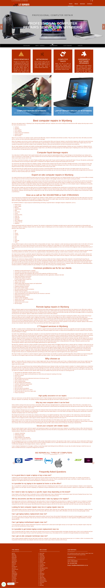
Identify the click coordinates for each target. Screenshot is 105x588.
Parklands (14, 564)
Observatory (42, 569)
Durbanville (42, 558)
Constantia (14, 578)
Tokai (41, 584)
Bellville (13, 553)
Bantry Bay (42, 553)
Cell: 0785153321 (24, 0)
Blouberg (14, 554)
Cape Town (14, 556)
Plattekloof (42, 573)
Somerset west (15, 569)
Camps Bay (42, 556)
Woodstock (14, 576)
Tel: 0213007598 (16, 0)
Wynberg (42, 585)
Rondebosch (14, 566)
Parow (13, 565)
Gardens (41, 561)
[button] (1, 27)
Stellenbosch (14, 573)
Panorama (42, 582)
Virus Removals (21, 59)
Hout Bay (42, 564)
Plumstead (42, 574)
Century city (42, 557)
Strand (13, 570)
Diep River (14, 580)
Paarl (41, 572)
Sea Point (14, 568)
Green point (14, 561)
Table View (14, 572)
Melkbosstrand (15, 582)
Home (70, 3)
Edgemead (42, 560)
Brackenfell (14, 557)
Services (82, 3)
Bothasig (41, 554)
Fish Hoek (14, 581)
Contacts (89, 3)
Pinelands (14, 577)
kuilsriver (42, 566)
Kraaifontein (42, 565)
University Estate (43, 581)
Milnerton (14, 562)
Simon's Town (43, 578)
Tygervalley (42, 577)
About (76, 3)
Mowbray (42, 570)
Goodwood (14, 560)
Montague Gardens (44, 568)
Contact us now (65, 69)
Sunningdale (14, 574)
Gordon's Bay (42, 562)
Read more (45, 67)
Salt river (41, 576)
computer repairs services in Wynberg (50, 336)
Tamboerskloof (43, 580)
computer (33, 171)
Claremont (14, 558)
